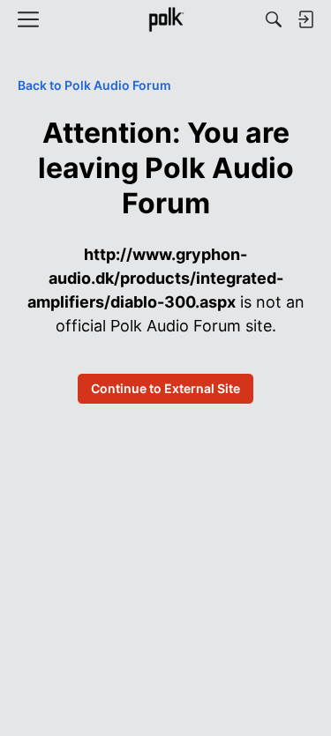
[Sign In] (305, 19)
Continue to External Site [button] (165, 388)
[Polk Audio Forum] (165, 19)
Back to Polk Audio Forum (94, 85)
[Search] (274, 19)
